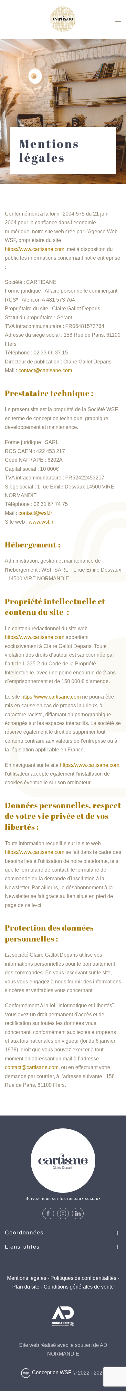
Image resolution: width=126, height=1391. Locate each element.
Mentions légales (26, 1278)
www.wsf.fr (41, 522)
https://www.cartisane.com (34, 249)
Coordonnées (24, 1233)
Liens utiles (22, 1247)
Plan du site (25, 1287)
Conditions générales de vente (78, 1287)
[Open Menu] (118, 19)
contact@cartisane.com (45, 370)
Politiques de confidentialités (83, 1278)
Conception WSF (51, 1372)
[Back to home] (63, 19)
